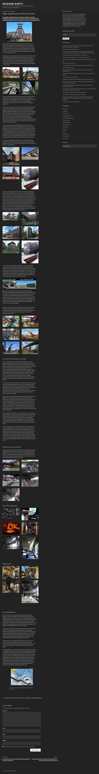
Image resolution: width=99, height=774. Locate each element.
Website (4, 740)
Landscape (65, 129)
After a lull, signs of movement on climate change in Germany (74, 92)
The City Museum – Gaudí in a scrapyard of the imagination (74, 94)
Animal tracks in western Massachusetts (70, 49)
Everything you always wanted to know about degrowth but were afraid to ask (78, 65)
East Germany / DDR (67, 115)
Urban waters (65, 138)
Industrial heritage (66, 122)
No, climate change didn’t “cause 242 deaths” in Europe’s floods (75, 55)
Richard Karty (13, 4)
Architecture (65, 111)
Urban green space (66, 135)
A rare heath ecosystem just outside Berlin (71, 101)
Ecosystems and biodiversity (68, 118)
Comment (5, 710)
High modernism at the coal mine (69, 63)
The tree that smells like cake (68, 67)
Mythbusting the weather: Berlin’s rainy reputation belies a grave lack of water (78, 79)
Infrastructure (65, 127)
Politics (64, 131)
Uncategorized (65, 133)
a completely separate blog (70, 23)
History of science (66, 120)
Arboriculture (65, 109)
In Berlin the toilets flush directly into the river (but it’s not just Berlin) (76, 57)
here (83, 22)
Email (4, 734)
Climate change (66, 113)
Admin (13, 11)
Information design (66, 124)
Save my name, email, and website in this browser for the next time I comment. (19, 746)
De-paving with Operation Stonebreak (70, 77)
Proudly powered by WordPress (9, 770)
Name (4, 728)
